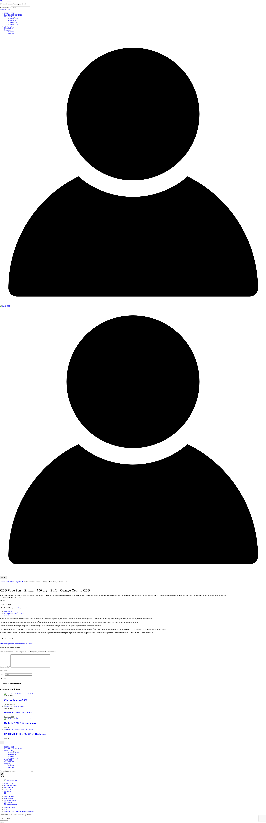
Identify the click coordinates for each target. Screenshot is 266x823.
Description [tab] (8, 611)
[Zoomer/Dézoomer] (1, 820)
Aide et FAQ (8, 798)
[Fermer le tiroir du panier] (2, 774)
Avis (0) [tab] (6, 615)
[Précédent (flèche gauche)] (1, 822)
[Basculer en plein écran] (3, 820)
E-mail (2, 674)
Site (1, 678)
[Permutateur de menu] (14, 17)
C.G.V (6, 809)
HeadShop (7, 791)
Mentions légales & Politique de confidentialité (19, 811)
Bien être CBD (9, 787)
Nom (1, 670)
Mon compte (8, 802)
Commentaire (5, 667)
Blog (5, 793)
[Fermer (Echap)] (7, 820)
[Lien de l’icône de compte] (133, 304)
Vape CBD (19, 582)
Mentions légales (9, 807)
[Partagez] (5, 820)
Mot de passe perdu (10, 804)
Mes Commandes (10, 800)
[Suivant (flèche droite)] (3, 822)
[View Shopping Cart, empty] (133, 37)
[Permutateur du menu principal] (3, 577)
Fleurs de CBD (9, 784)
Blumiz (2, 582)
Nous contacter (9, 796)
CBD (18, 608)
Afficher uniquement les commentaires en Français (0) (17, 644)
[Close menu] (2, 742)
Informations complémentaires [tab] (14, 613)
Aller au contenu (5, 1)
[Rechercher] (32, 771)
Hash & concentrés (10, 785)
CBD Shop (10, 582)
